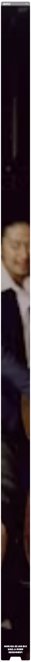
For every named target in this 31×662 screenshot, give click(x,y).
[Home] (5, 4)
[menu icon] (27, 4)
